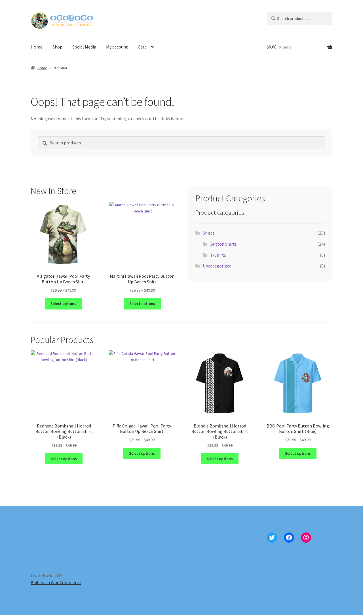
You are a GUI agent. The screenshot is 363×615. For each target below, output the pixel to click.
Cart (142, 47)
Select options (63, 303)
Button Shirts (223, 244)
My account (117, 47)
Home (37, 47)
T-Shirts (218, 255)
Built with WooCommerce (56, 582)
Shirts (208, 233)
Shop (57, 47)
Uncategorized (217, 266)
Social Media (84, 47)
